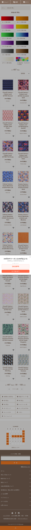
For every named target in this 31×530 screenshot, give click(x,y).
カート (27, 2)
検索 (16, 2)
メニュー (6, 2)
